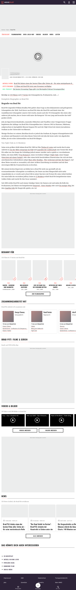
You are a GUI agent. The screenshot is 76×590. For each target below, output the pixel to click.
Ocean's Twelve (7, 330)
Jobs (5, 582)
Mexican (62, 326)
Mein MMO (58, 582)
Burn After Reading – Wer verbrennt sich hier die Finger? (49, 160)
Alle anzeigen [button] (38, 536)
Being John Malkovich (37, 328)
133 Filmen (14, 95)
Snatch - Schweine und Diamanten (8, 286)
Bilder (45, 34)
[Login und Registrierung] (69, 2)
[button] (18, 588)
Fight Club (54, 155)
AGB (22, 578)
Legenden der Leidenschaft (46, 150)
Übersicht (6, 34)
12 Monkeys (40, 176)
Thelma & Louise (47, 147)
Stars (7, 30)
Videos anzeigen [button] (24, 430)
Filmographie (16, 34)
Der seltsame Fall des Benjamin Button (39, 286)
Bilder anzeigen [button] (51, 430)
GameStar (24, 582)
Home (3, 30)
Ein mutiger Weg (65, 186)
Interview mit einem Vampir (12, 157)
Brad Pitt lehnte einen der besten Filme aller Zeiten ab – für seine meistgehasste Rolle (44, 83)
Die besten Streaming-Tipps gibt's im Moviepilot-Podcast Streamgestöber (39, 89)
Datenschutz (42, 578)
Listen (57, 34)
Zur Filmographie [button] (38, 294)
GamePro (41, 582)
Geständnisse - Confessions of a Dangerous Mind (15, 328)
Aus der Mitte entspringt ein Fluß (21, 150)
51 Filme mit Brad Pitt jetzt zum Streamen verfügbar (33, 86)
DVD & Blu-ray (28, 34)
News (51, 34)
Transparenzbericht (61, 578)
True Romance (24, 155)
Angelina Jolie (10, 188)
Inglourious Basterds (24, 286)
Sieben (33, 326)
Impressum (7, 578)
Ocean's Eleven (7, 326)
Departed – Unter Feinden (42, 186)
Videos (38, 34)
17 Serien (24, 95)
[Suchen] (64, 2)
